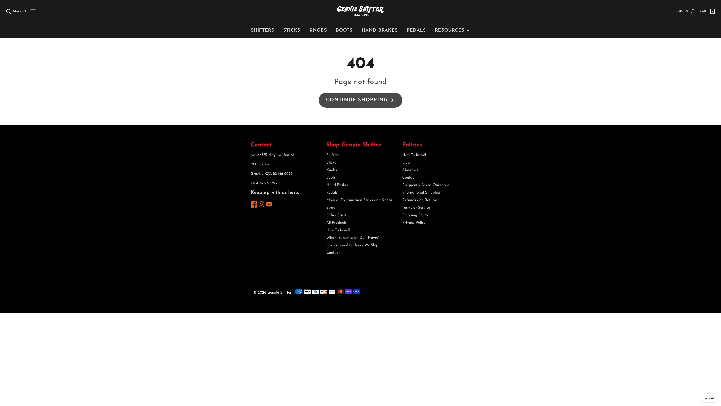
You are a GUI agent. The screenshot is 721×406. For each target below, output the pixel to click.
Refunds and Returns (419, 200)
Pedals (416, 30)
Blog (406, 162)
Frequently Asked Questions (425, 185)
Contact (333, 253)
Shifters (262, 30)
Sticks (291, 30)
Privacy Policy (413, 223)
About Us (410, 170)
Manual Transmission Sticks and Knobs (359, 200)
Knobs (318, 30)
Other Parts (336, 215)
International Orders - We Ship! (352, 245)
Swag (331, 208)
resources (449, 30)
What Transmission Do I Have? (352, 238)
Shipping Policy (415, 215)
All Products (336, 223)
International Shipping (421, 193)
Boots (344, 30)
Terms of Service (416, 208)
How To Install (338, 230)
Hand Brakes (380, 30)
